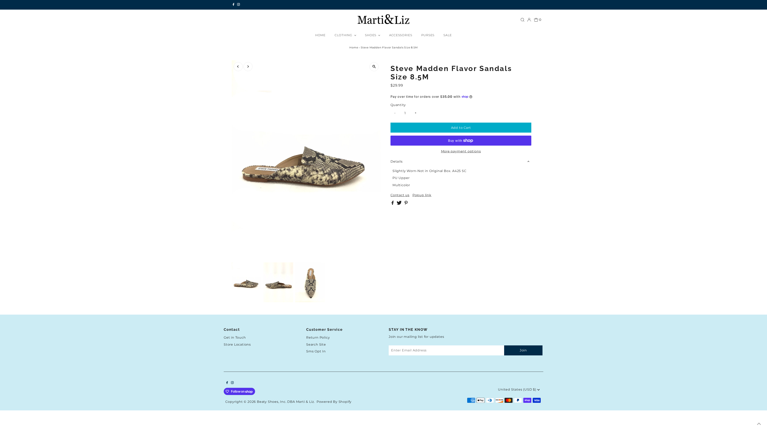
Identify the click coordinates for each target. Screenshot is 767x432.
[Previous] (238, 66)
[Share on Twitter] (399, 204)
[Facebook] (233, 5)
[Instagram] (238, 5)
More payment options (461, 151)
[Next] (247, 66)
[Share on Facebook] (393, 204)
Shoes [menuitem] (371, 35)
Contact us (399, 195)
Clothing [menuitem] (344, 35)
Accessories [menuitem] (400, 35)
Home (353, 47)
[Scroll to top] (759, 424)
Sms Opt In (316, 351)
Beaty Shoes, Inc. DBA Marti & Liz (285, 402)
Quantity (398, 105)
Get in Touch (235, 337)
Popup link (421, 195)
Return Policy (318, 337)
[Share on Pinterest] (406, 204)
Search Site (316, 344)
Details (396, 161)
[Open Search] (522, 20)
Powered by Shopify (334, 402)
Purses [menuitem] (428, 35)
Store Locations (237, 344)
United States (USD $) (517, 389)
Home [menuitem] (320, 35)
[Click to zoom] (374, 66)
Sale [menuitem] (447, 35)
